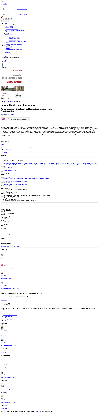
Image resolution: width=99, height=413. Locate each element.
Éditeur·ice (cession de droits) (14, 44)
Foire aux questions (8, 316)
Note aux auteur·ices (14, 38)
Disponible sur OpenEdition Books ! (20, 119)
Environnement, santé (21, 178)
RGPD (5, 320)
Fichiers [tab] (5, 61)
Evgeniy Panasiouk (44, 165)
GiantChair (38, 411)
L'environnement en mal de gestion (7, 278)
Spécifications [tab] (7, 149)
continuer (17, 310)
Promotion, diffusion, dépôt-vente (17, 41)
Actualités (8, 54)
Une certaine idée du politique (7, 364)
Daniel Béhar (6, 163)
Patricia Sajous (64, 165)
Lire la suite (4, 138)
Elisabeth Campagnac (15, 163)
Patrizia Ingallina (9, 114)
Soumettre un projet (14, 40)
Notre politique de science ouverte (15, 30)
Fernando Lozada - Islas (87, 163)
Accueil (5, 23)
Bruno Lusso (9, 165)
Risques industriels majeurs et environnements (10, 288)
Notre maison (9, 26)
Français (3, 1)
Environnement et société (9, 170)
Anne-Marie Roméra (55, 165)
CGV (4, 317)
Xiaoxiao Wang (88, 165)
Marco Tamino (80, 165)
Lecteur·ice (9, 34)
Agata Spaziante (72, 165)
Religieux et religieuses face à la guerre (8, 345)
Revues (8, 52)
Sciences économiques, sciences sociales (27, 187)
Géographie (24, 181)
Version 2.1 (6, 229)
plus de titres (4, 352)
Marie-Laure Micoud (26, 165)
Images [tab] (5, 60)
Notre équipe (9, 27)
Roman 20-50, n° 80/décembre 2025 (7, 377)
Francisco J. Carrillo (27, 163)
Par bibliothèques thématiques (14, 49)
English (5, 4)
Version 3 (12, 229)
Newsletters (4, 300)
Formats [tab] (5, 151)
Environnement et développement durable (38, 178)
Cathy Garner (51, 163)
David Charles (35, 163)
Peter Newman (35, 165)
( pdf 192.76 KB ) (14, 246)
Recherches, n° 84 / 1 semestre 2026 (8, 389)
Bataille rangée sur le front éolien (7, 268)
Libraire (8, 42)
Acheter (2, 144)
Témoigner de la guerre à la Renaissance (9, 402)
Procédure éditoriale (14, 37)
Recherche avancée (22, 9)
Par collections (10, 51)
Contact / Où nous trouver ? (10, 315)
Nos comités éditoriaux (12, 29)
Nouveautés (9, 47)
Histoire (18, 181)
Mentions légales (7, 319)
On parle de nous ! (11, 31)
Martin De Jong (76, 163)
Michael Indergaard (67, 163)
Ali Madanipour (17, 165)
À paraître (8, 48)
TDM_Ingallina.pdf (5, 246)
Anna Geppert (58, 163)
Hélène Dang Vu (44, 163)
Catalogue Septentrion (9, 178)
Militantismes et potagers (6, 258)
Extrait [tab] (5, 152)
